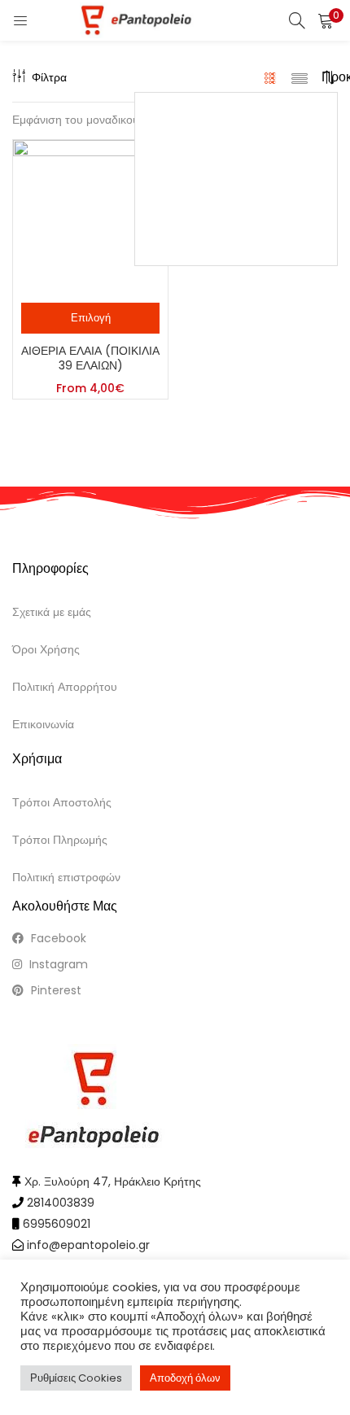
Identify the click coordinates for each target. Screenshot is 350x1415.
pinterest (54, 990)
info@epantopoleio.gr (88, 1245)
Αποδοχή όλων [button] (185, 1378)
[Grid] (271, 77)
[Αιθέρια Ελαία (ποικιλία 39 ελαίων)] (90, 216)
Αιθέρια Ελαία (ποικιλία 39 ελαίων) (90, 358)
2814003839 (60, 1202)
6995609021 (56, 1224)
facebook (57, 938)
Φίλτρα (49, 77)
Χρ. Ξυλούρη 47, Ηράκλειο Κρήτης (112, 1181)
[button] (325, 20)
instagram (57, 964)
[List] (299, 77)
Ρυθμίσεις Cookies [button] (76, 1378)
